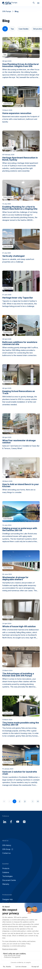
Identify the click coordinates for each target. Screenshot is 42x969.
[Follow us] (4, 821)
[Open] (38, 3)
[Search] (34, 3)
